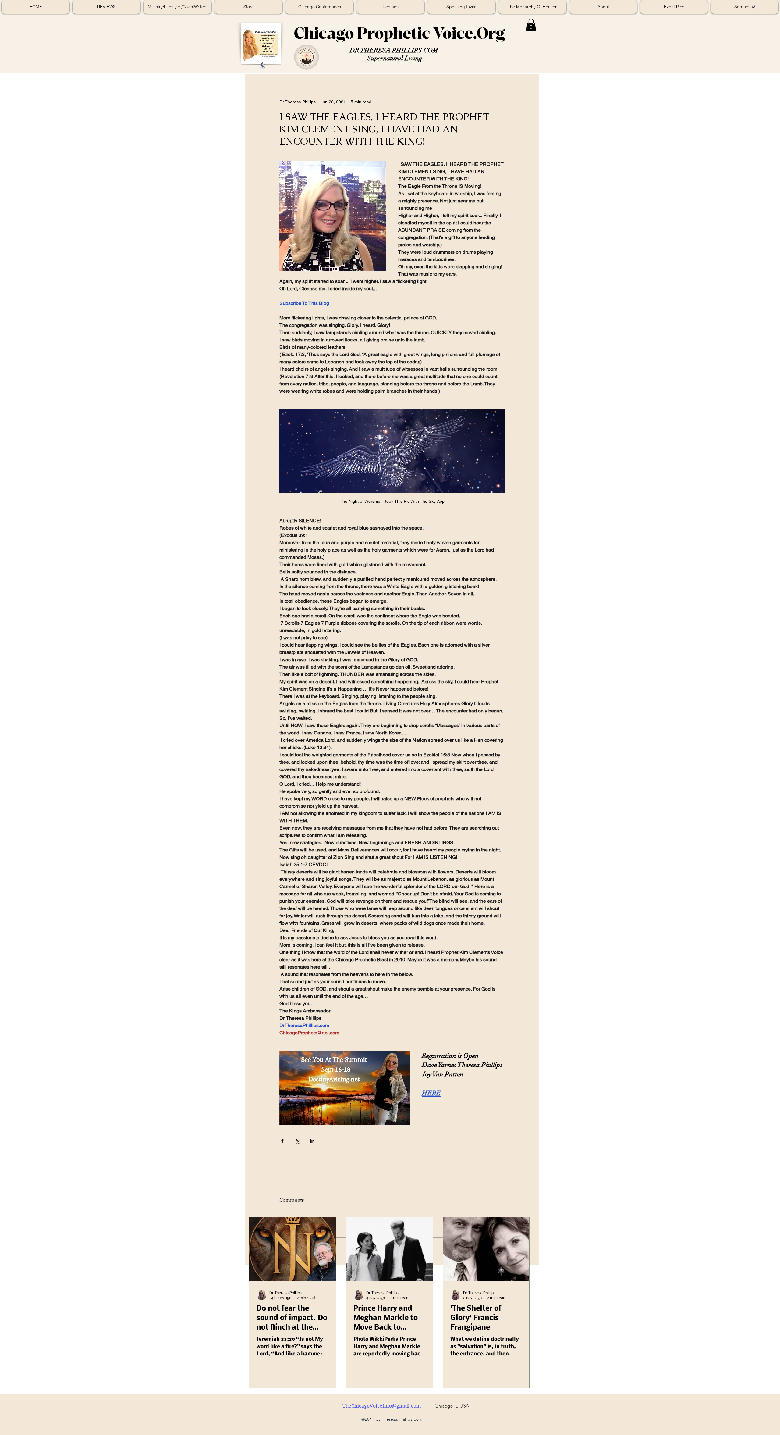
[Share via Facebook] (282, 1141)
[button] (531, 25)
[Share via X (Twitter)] (297, 1141)
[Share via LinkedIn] (312, 1141)
